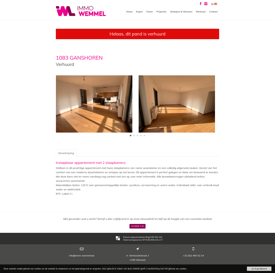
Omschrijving (66, 153)
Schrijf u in (137, 226)
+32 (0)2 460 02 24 (193, 255)
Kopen (139, 11)
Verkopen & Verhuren (181, 11)
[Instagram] (206, 3)
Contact (213, 11)
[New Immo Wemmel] (81, 10)
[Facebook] (200, 3)
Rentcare (201, 11)
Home (129, 11)
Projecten (161, 11)
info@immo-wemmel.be (81, 255)
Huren (149, 11)
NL (213, 4)
